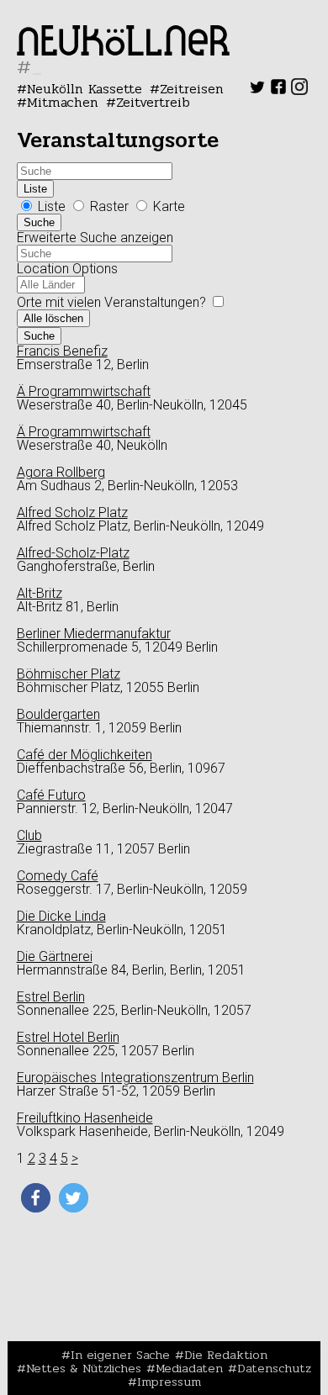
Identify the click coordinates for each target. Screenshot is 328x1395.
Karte (167, 206)
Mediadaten (189, 1368)
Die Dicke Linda (61, 916)
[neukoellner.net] (123, 50)
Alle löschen (53, 318)
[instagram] (299, 90)
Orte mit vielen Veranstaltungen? (113, 302)
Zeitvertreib (153, 102)
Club (29, 835)
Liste (35, 188)
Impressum (169, 1381)
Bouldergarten (58, 714)
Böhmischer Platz (68, 674)
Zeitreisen (192, 88)
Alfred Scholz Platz (72, 512)
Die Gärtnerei (55, 956)
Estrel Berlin (51, 997)
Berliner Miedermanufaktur (94, 634)
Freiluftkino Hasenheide (85, 1118)
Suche (39, 222)
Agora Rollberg (61, 472)
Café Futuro (51, 795)
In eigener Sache (120, 1354)
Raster (109, 206)
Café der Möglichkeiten (84, 755)
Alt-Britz (39, 593)
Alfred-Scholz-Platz (73, 553)
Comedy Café (57, 876)
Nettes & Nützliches (83, 1368)
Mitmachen (62, 102)
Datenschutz (274, 1368)
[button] (35, 1198)
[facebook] (278, 90)
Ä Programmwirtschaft (84, 391)
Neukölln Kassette (84, 88)
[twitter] (257, 90)
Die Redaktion (225, 1354)
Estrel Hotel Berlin (68, 1037)
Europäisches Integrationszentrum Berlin (135, 1078)
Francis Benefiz (62, 351)
